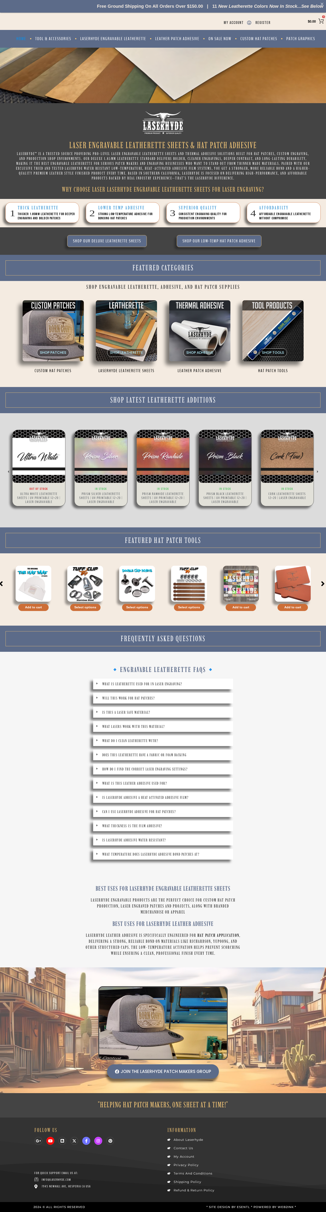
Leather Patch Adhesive (177, 39)
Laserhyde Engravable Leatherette (113, 39)
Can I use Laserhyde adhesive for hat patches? (139, 811)
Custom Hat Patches (258, 39)
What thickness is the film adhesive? (132, 825)
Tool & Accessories (53, 39)
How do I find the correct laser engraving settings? (145, 769)
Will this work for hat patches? (128, 698)
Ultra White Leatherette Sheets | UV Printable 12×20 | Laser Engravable (39, 498)
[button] (8, 471)
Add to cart (189, 607)
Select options (33, 607)
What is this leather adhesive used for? (134, 783)
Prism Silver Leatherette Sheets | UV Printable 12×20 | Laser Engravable (101, 498)
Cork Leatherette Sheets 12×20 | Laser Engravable (287, 496)
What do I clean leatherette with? (130, 740)
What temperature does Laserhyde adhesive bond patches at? (151, 854)
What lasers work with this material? (133, 726)
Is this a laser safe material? (126, 712)
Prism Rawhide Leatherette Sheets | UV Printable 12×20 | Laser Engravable (163, 498)
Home (21, 39)
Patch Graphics (300, 39)
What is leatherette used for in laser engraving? (142, 684)
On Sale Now (219, 39)
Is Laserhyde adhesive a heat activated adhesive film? (145, 797)
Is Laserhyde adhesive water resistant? (134, 840)
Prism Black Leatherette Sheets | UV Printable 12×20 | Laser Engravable (225, 498)
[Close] (322, 4)
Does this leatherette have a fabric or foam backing (144, 754)
